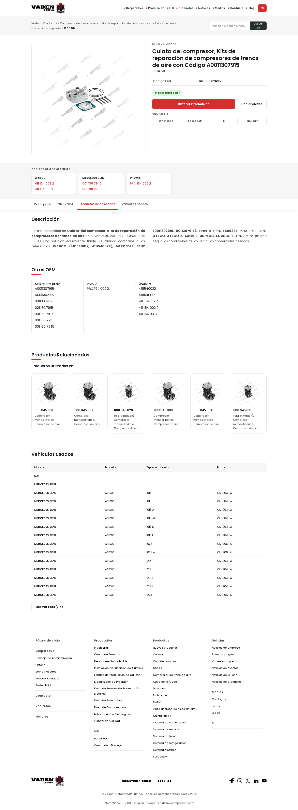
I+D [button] (171, 8)
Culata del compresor (46, 28)
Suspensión (160, 757)
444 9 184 (164, 781)
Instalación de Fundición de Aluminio (118, 668)
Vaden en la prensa (225, 661)
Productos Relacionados (97, 204)
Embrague (160, 695)
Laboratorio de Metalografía (113, 714)
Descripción (42, 204)
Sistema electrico (164, 750)
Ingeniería (101, 648)
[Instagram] (239, 780)
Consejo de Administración (53, 658)
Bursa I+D (100, 738)
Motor (157, 702)
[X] (247, 781)
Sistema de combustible (169, 722)
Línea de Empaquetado (110, 707)
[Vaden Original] (48, 8)
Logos (216, 713)
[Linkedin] (256, 780)
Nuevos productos (165, 648)
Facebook (195, 121)
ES (262, 8)
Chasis (157, 668)
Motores (41, 717)
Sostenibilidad (44, 685)
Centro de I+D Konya (108, 745)
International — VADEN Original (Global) (130, 803)
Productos (186, 8)
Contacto (236, 8)
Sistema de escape (166, 729)
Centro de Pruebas (107, 654)
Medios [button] (220, 8)
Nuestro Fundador (47, 678)
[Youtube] (264, 780)
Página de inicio (47, 640)
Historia (40, 665)
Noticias (204, 8)
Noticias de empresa (226, 648)
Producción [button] (156, 8)
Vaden (35, 23)
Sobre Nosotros (45, 672)
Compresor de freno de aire (79, 23)
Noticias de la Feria (224, 675)
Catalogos (219, 699)
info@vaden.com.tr (136, 781)
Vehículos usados (135, 204)
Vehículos (43, 706)
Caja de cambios (164, 661)
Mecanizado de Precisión (111, 682)
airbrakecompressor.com (176, 803)
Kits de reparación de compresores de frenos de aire (138, 23)
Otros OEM (65, 204)
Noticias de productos (226, 682)
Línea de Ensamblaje (108, 700)
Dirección (159, 688)
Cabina (158, 654)
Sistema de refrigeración (170, 743)
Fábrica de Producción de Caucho (117, 675)
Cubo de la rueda (165, 682)
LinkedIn (252, 121)
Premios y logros (223, 654)
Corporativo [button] (134, 8)
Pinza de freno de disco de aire (174, 709)
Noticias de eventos (225, 668)
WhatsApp (166, 121)
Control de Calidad (107, 721)
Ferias (216, 706)
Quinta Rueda (162, 716)
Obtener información (193, 104)
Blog (252, 8)
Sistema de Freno (165, 736)
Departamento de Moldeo (111, 661)
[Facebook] (231, 780)
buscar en (258, 26)
